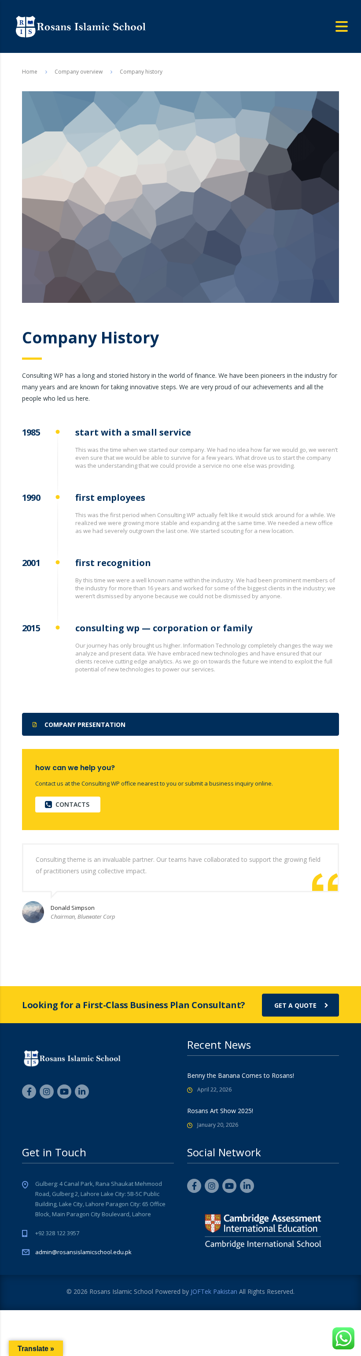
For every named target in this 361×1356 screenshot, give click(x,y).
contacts (72, 804)
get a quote (295, 1005)
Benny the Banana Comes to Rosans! (240, 1075)
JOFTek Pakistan (214, 1291)
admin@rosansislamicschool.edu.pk (83, 1252)
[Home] (80, 26)
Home (29, 71)
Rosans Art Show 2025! (220, 1110)
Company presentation (84, 724)
